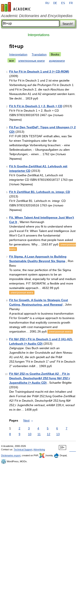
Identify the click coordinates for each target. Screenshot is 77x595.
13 (58, 434)
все (11, 60)
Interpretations (38, 35)
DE (55, 3)
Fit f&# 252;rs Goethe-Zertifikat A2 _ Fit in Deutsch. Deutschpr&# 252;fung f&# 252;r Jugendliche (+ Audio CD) (39, 378)
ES (63, 3)
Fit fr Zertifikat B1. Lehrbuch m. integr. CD (39, 192)
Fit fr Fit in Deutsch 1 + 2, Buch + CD (35, 106)
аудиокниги (57, 60)
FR (71, 3)
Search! (67, 23)
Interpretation (18, 54)
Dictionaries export (11, 455)
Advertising (39, 449)
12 (48, 434)
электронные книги (31, 60)
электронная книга (21, 292)
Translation (39, 54)
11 (39, 434)
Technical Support (23, 449)
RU (47, 3)
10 (29, 434)
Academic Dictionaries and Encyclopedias (37, 16)
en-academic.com (16, 7)
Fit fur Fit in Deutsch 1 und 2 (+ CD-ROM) (39, 71)
